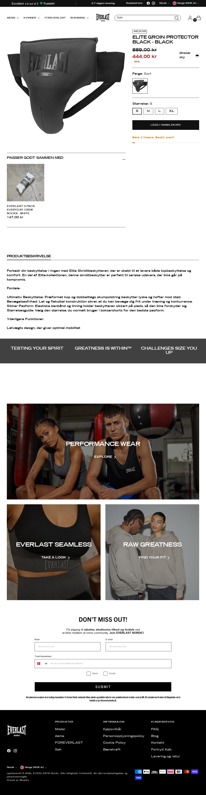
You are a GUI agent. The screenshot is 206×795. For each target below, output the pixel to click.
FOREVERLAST (69, 742)
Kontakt (157, 742)
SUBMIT (103, 686)
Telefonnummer (43, 656)
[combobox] (41, 663)
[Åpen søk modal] (177, 18)
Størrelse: (142, 103)
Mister (60, 729)
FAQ (155, 729)
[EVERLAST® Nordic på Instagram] (153, 3)
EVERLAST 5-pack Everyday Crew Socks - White (21, 210)
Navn (37, 640)
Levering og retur (165, 756)
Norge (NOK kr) (34, 767)
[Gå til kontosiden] (188, 18)
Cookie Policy (114, 742)
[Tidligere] (75, 3)
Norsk (10, 767)
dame (59, 736)
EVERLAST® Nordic (46, 773)
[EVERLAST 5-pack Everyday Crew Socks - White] (25, 182)
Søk (58, 749)
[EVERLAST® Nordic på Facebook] (148, 3)
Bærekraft (112, 749)
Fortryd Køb (161, 749)
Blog (155, 736)
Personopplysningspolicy (123, 736)
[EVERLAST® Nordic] (103, 18)
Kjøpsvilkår (112, 729)
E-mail (109, 640)
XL (171, 111)
